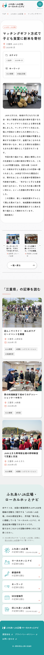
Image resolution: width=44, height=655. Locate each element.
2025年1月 (19, 60)
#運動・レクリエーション (26, 349)
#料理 (18, 413)
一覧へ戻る (16, 265)
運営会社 (6, 634)
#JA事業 (10, 74)
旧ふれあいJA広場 (12, 540)
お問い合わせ (8, 638)
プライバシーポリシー (25, 634)
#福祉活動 (21, 74)
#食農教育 (9, 354)
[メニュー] (40, 4)
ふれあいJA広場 (17, 14)
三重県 (9, 60)
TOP (4, 14)
